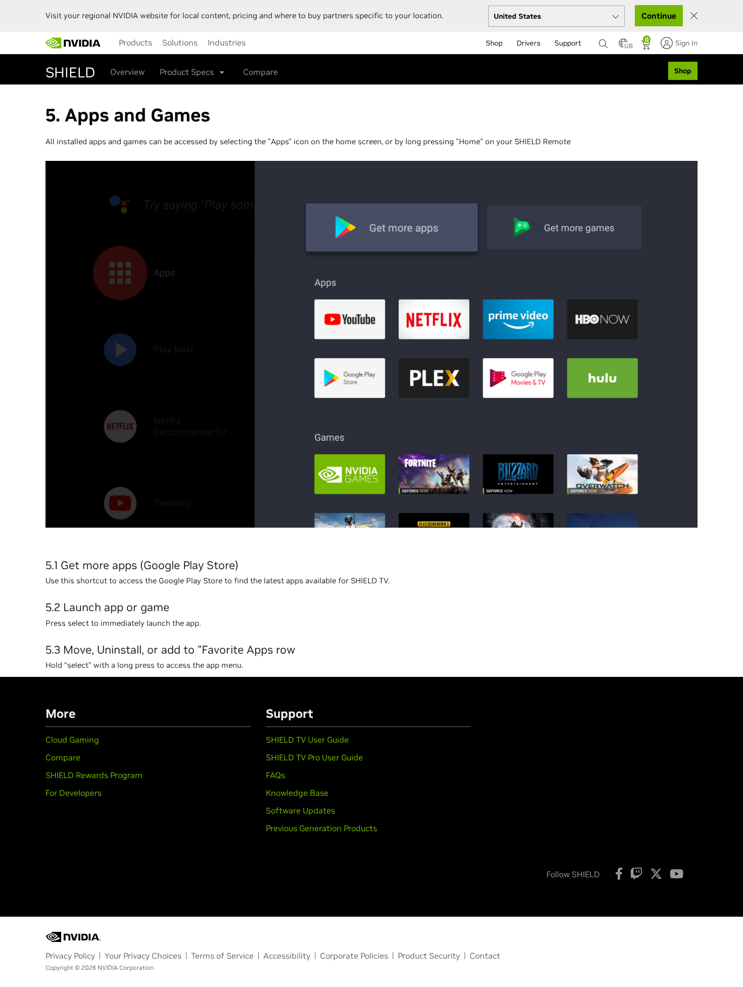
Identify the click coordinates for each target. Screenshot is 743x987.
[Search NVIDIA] (603, 41)
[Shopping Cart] (646, 46)
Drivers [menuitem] (528, 43)
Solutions (180, 42)
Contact (485, 956)
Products (135, 42)
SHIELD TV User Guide (307, 740)
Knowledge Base (297, 793)
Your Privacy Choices (143, 956)
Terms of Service (222, 956)
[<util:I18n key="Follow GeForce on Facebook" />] (619, 874)
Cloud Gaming (72, 740)
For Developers (73, 793)
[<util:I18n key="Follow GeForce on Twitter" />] (656, 874)
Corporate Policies (354, 956)
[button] (623, 46)
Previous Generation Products (321, 828)
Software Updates (300, 810)
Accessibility (286, 956)
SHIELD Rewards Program (94, 775)
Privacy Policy (70, 956)
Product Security (429, 956)
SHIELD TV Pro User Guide (314, 757)
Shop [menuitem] (494, 43)
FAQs (275, 775)
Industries (227, 42)
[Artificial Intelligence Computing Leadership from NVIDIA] (73, 43)
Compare (260, 72)
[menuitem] (135, 42)
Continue (658, 16)
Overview (127, 72)
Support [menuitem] (567, 43)
